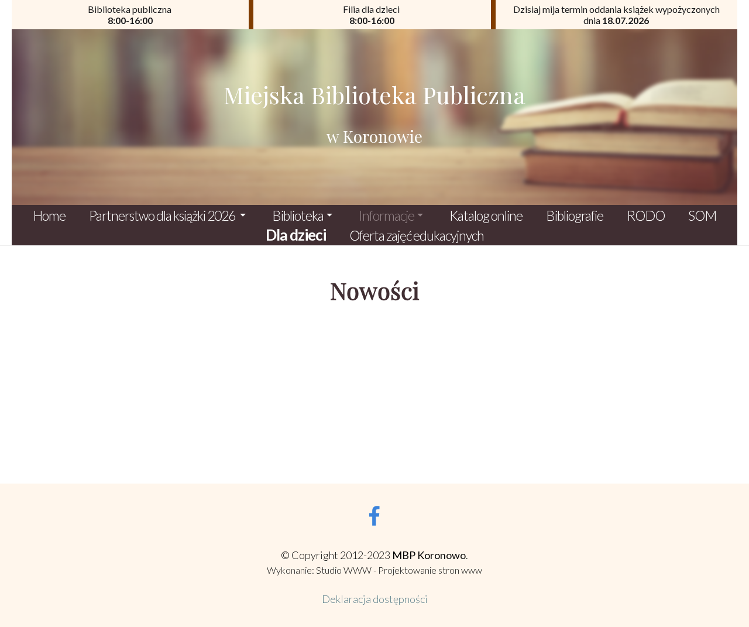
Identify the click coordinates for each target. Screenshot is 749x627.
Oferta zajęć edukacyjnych (416, 235)
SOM (702, 215)
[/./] (374, 117)
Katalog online (486, 215)
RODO (646, 215)
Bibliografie (574, 215)
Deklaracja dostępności (375, 598)
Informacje (386, 215)
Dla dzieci (296, 234)
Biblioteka (298, 215)
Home (49, 215)
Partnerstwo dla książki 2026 (163, 215)
